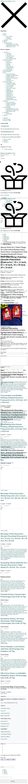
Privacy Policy (4, 739)
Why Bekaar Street (5, 723)
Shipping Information (5, 731)
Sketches (8, 106)
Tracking (5, 40)
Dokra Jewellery (7, 71)
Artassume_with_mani (8, 271)
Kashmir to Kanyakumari (12, 78)
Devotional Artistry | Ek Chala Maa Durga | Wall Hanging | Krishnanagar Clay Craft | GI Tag (13, 621)
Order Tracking (6, 119)
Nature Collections (10, 102)
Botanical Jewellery (7, 60)
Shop (4, 35)
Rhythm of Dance (10, 76)
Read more (6, 656)
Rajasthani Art (9, 95)
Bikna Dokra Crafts (10, 46)
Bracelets (8, 65)
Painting (5, 101)
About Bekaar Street (5, 708)
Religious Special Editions (12, 75)
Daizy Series (9, 62)
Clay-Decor (6, 52)
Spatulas (5, 115)
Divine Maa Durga (10, 74)
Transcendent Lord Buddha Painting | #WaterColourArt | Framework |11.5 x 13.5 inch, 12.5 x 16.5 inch (14, 398)
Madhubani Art (9, 90)
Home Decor (6, 238)
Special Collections (10, 104)
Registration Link (4, 726)
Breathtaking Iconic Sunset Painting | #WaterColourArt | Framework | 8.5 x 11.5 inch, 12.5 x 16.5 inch (13, 427)
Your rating (4, 352)
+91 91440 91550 (5, 126)
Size (2, 290)
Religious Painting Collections (7, 316)
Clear (3, 293)
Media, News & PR (5, 715)
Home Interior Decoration (17, 315)
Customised (6, 112)
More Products (6, 325)
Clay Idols (8, 53)
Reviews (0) (6, 324)
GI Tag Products (7, 107)
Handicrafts (6, 236)
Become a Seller (7, 120)
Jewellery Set (9, 69)
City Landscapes (10, 85)
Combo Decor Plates (11, 84)
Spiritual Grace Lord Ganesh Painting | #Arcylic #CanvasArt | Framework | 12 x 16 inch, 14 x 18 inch (14, 456)
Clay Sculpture (9, 57)
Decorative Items (21, 314)
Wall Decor (6, 239)
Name (2, 367)
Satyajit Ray (9, 93)
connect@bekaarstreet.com (7, 131)
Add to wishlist (4, 295)
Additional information (8, 322)
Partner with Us (4, 721)
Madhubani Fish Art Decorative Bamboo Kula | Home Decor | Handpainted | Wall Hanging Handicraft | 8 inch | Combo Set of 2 (14, 334)
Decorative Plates (7, 81)
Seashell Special (10, 67)
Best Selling (9, 39)
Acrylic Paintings (6, 314)
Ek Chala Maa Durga (11, 58)
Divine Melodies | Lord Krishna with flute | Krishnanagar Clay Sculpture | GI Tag (12, 648)
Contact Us (6, 142)
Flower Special (9, 66)
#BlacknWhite (9, 92)
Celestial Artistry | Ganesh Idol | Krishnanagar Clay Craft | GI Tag (13, 595)
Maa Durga (25, 315)
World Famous (8, 42)
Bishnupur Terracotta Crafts (12, 45)
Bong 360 (8, 79)
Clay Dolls (8, 54)
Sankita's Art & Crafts (8, 342)
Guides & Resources (5, 713)
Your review (4, 355)
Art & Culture (9, 86)
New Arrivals (9, 36)
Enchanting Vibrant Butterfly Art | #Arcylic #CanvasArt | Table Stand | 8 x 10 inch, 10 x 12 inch (14, 565)
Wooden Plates (9, 98)
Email (2, 370)
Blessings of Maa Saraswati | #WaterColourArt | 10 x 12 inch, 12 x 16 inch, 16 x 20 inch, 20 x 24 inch (14, 497)
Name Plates (9, 113)
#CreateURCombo (10, 83)
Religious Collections (11, 103)
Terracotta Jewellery (8, 70)
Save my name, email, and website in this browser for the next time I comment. (13, 375)
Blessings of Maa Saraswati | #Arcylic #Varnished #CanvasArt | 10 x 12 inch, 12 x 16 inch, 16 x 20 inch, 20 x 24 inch (14, 537)
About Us (5, 118)
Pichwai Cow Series (11, 88)
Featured (8, 37)
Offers (4, 41)
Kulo (4, 72)
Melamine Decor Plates (11, 99)
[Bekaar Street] (8, 1)
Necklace (8, 61)
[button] (14, 162)
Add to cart (22, 777)
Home (4, 33)
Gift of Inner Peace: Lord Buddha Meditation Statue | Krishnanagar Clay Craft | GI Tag (14, 675)
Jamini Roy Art (9, 80)
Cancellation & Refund (6, 734)
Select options (7, 407)
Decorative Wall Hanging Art (6, 315)
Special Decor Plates (11, 97)
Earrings (8, 63)
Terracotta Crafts (10, 56)
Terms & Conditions (5, 736)
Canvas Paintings (14, 314)
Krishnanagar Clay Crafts (12, 44)
